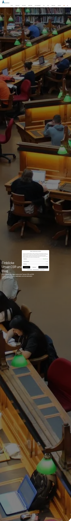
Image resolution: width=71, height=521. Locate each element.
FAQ (43, 5)
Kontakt (59, 5)
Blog (48, 5)
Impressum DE (42, 269)
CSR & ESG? (17, 5)
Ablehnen (34, 267)
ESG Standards (38, 5)
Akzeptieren (26, 267)
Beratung (30, 5)
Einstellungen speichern (43, 267)
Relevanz (24, 5)
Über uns (53, 5)
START (12, 5)
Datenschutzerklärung (36, 269)
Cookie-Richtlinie (29, 269)
